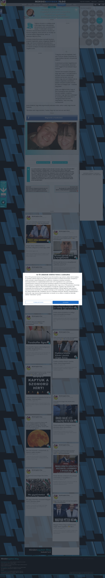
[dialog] (52, 289)
